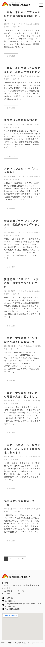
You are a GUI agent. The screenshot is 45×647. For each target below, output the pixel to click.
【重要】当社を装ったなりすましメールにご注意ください (22, 70)
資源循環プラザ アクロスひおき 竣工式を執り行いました (22, 283)
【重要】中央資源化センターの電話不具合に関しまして (22, 394)
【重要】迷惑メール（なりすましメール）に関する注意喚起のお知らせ (22, 448)
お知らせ (16, 27)
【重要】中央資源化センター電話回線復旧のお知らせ (22, 339)
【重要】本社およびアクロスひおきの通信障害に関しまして (22, 15)
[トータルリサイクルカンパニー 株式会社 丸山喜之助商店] (16, 4)
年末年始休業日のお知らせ (21, 120)
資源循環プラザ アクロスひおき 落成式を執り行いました (22, 224)
